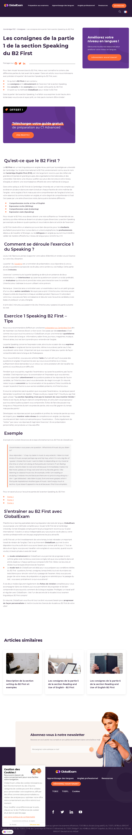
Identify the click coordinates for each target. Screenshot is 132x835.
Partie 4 (10, 503)
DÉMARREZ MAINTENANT (66, 784)
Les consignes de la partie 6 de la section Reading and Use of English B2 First (105, 684)
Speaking (18, 264)
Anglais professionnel (87, 778)
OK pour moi (34, 824)
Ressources (107, 778)
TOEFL (65, 791)
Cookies (76, 791)
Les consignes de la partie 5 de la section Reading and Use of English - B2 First (63, 684)
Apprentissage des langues (60, 778)
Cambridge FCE (9, 29)
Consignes (21, 29)
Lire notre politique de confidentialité (19, 817)
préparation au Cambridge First (58, 328)
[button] (120, 11)
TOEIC (55, 791)
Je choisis (12, 824)
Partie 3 (10, 500)
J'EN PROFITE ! (23, 135)
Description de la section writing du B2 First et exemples (19, 684)
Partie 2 (10, 497)
